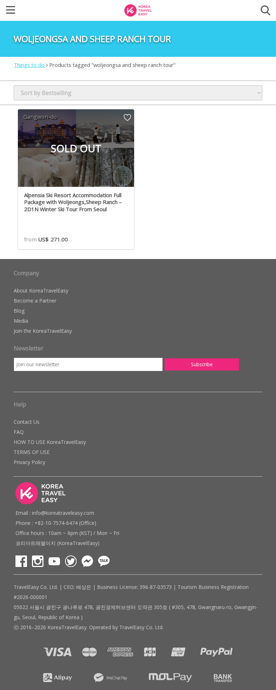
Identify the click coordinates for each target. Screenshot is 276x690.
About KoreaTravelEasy (41, 290)
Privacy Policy (29, 462)
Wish (127, 120)
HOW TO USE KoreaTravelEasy (50, 442)
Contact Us (27, 421)
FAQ (19, 431)
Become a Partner (35, 300)
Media (21, 320)
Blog (19, 310)
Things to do (29, 64)
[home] (138, 9)
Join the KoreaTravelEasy (43, 330)
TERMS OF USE (32, 452)
